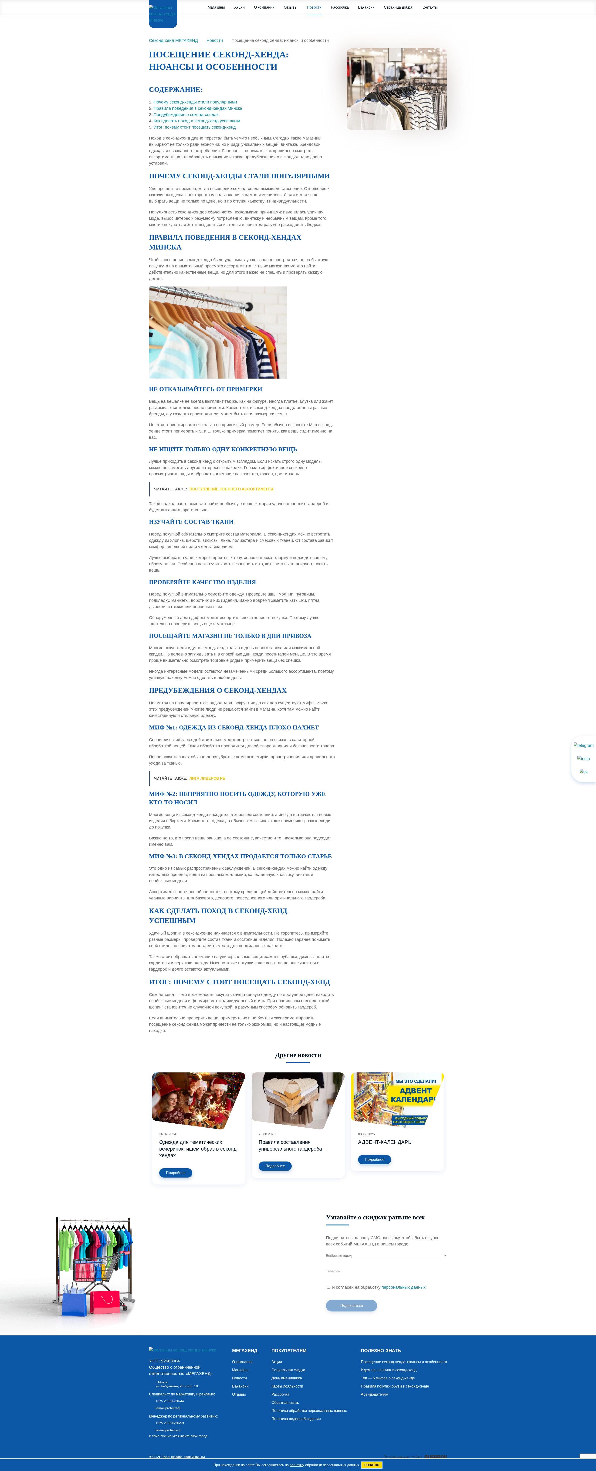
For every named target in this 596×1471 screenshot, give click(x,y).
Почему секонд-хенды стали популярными (195, 102)
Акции (239, 7)
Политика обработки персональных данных (309, 1411)
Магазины (216, 7)
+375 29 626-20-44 (170, 1401)
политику (297, 1465)
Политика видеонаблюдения (296, 1419)
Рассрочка (340, 7)
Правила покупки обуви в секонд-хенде (395, 1386)
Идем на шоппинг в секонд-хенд (389, 1370)
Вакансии (366, 7)
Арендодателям (374, 1394)
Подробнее (176, 1173)
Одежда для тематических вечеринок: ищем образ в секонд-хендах (198, 1148)
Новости (314, 7)
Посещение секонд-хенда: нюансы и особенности (404, 1362)
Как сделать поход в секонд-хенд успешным (197, 121)
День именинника (286, 1378)
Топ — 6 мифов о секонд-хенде (388, 1378)
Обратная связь (285, 1402)
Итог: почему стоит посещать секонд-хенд (195, 127)
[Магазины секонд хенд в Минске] (163, 14)
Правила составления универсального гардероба (290, 1145)
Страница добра (398, 7)
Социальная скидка (288, 1370)
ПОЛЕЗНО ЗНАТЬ (381, 1350)
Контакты (430, 7)
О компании (264, 7)
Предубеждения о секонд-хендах (186, 114)
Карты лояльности (287, 1386)
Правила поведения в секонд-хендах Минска (198, 108)
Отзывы (291, 7)
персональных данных (404, 1287)
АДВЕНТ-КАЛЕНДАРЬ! (385, 1142)
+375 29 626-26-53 (170, 1423)
